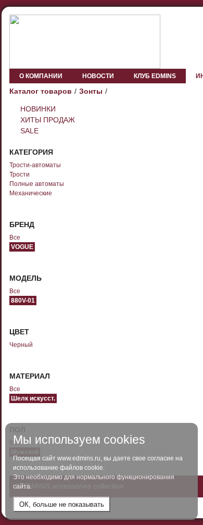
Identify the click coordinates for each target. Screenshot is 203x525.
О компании (40, 76)
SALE (29, 131)
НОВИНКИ (38, 109)
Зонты (91, 91)
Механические (30, 193)
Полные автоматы (36, 184)
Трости (19, 174)
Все (14, 237)
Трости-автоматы (35, 165)
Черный (21, 344)
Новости (98, 76)
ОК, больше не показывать (61, 504)
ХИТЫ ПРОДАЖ (47, 120)
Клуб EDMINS (155, 76)
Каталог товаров (40, 91)
